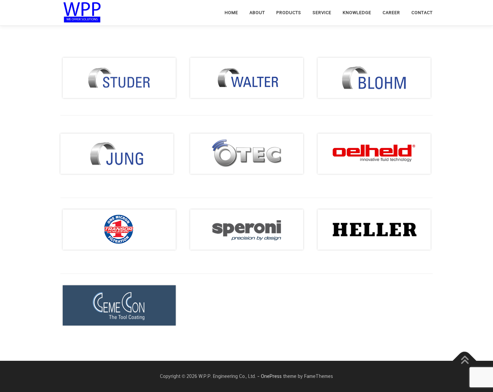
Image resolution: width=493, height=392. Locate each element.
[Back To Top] (465, 361)
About (257, 12)
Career (391, 12)
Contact (422, 12)
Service (322, 12)
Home (231, 12)
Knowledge (357, 12)
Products (288, 12)
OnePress (271, 376)
